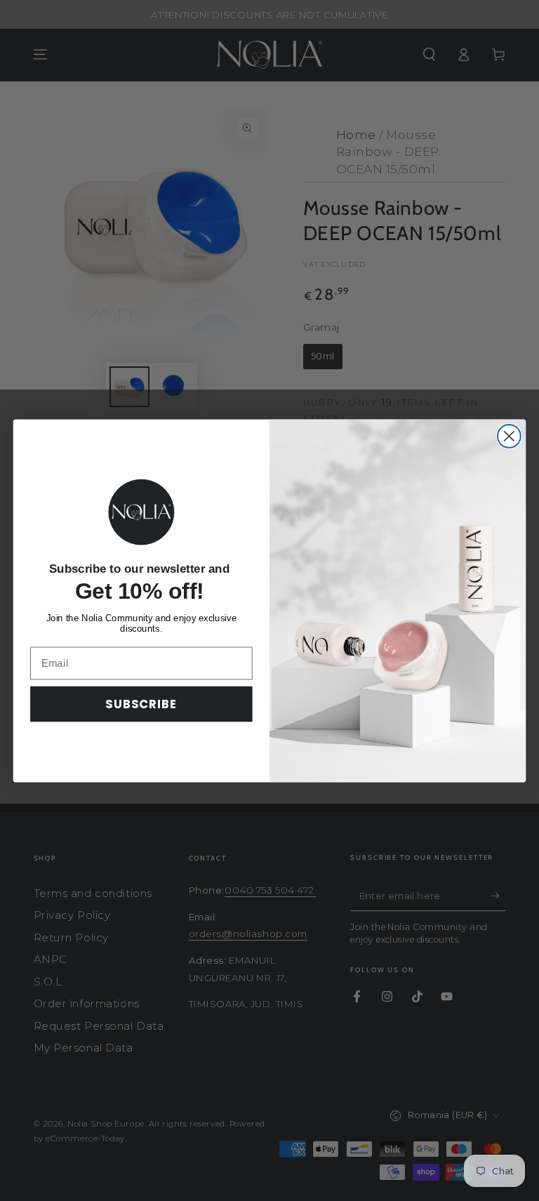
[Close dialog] (509, 436)
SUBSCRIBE (141, 704)
